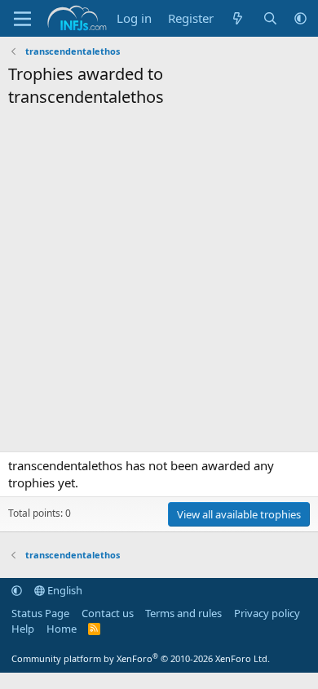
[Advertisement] (159, 284)
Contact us (108, 613)
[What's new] (238, 18)
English (63, 590)
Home (61, 628)
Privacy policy (267, 613)
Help (22, 628)
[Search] (270, 18)
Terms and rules (183, 613)
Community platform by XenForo (140, 658)
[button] (300, 18)
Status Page (40, 613)
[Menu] (22, 18)
